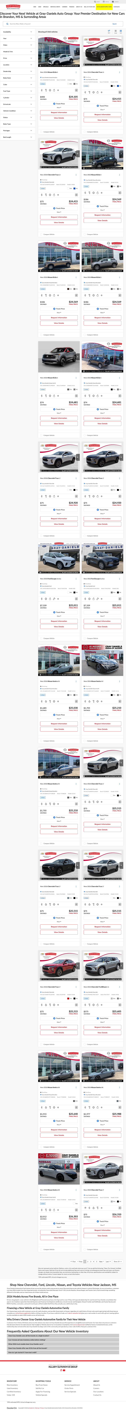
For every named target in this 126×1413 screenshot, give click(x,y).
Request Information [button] (59, 112)
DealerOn (31, 1408)
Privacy (42, 1408)
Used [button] (39, 7)
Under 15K (11, 1395)
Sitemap (37, 1408)
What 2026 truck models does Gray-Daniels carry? (25, 1344)
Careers (64, 7)
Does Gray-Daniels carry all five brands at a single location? (28, 1336)
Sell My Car (40, 1388)
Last (108, 1261)
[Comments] (76, 90)
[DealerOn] (12, 1408)
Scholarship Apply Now (104, 7)
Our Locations (98, 1392)
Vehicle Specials (41, 1395)
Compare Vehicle (49, 132)
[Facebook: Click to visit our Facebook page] (61, 1370)
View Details (59, 118)
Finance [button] (71, 7)
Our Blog (117, 7)
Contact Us (97, 1395)
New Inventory (12, 1385)
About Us (96, 1385)
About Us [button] (79, 7)
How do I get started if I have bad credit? (22, 1352)
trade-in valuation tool (74, 1313)
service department (79, 1324)
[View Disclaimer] (58, 90)
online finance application (23, 1313)
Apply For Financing (43, 1392)
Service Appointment (72, 1385)
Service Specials (70, 1392)
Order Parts (68, 1388)
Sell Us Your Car (89, 7)
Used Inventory (12, 1388)
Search (114, 24)
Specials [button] (45, 7)
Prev (80, 1261)
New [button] (34, 7)
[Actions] (76, 72)
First (74, 1261)
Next (101, 1261)
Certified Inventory (14, 1392)
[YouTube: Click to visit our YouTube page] (64, 1370)
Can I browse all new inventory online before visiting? (26, 1340)
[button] (78, 51)
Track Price (60, 103)
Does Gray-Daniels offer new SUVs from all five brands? (27, 1348)
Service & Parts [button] (55, 7)
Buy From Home (41, 1385)
